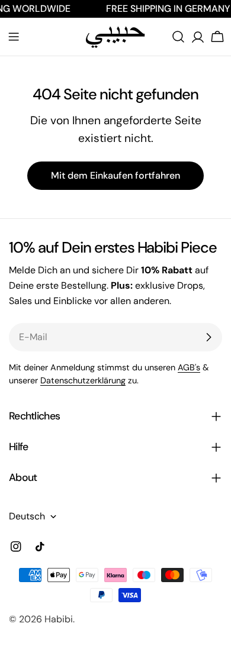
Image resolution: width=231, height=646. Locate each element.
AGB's (189, 367)
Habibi (58, 619)
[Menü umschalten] (13, 37)
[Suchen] (178, 37)
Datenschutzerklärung (83, 380)
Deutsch (27, 516)
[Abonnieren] (208, 337)
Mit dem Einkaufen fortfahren (115, 175)
